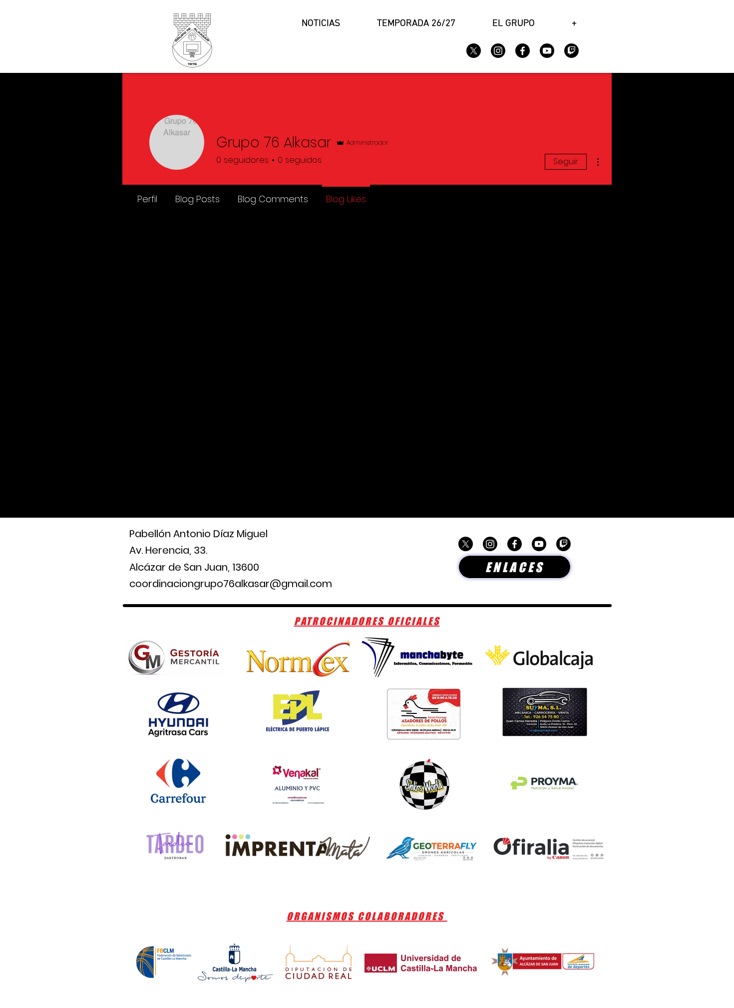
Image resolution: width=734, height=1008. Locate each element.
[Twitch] (571, 50)
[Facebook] (522, 50)
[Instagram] (498, 50)
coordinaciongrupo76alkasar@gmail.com (230, 584)
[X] (473, 50)
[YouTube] (547, 50)
